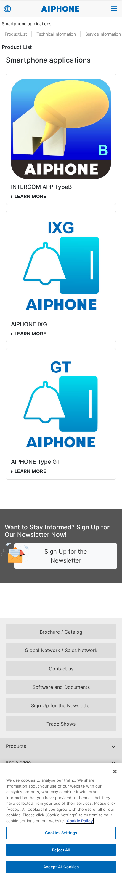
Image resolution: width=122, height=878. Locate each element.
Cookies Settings (61, 832)
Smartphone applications (27, 23)
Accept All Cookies (61, 866)
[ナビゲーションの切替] (114, 8)
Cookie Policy (80, 820)
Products (16, 746)
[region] (61, 820)
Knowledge (18, 762)
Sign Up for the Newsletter (65, 556)
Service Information (103, 33)
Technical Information (56, 33)
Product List (16, 33)
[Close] (114, 771)
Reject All (61, 849)
